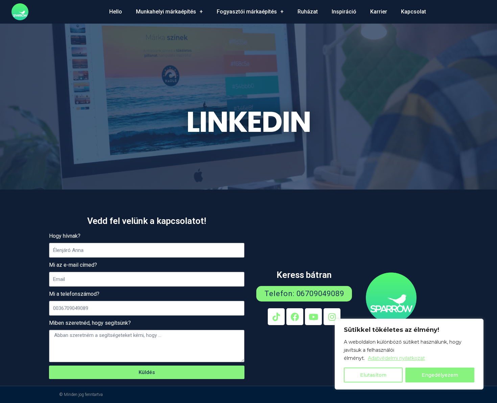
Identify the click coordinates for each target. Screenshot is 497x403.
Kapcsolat (413, 11)
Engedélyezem (440, 375)
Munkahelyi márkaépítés (166, 11)
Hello (115, 11)
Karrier (378, 11)
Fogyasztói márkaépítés (247, 11)
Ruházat (308, 11)
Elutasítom (373, 375)
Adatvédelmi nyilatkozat (396, 358)
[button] (304, 293)
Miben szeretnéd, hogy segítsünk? (90, 323)
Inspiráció (344, 11)
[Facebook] (294, 316)
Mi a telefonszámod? (74, 294)
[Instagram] (332, 316)
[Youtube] (313, 316)
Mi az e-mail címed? (73, 265)
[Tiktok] (276, 316)
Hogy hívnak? (64, 236)
